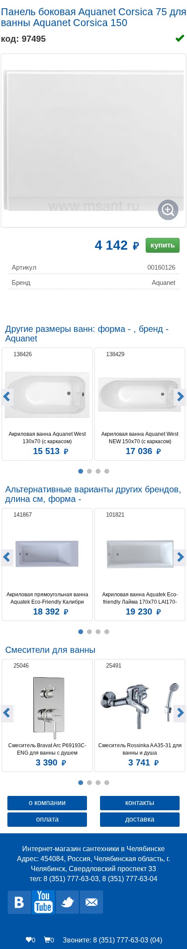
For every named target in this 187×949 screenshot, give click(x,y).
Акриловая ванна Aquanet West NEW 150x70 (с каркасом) (140, 437)
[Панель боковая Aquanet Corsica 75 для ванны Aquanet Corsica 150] (93, 140)
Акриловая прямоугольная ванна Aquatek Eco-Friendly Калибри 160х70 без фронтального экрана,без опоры (48, 598)
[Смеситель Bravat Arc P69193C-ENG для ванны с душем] (47, 706)
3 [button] (98, 471)
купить (162, 245)
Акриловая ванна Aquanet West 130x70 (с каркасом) (48, 437)
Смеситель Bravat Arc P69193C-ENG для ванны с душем (47, 749)
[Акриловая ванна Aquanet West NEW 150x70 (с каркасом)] (139, 394)
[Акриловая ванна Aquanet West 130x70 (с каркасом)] (47, 394)
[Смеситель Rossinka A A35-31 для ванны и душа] (139, 706)
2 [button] (89, 471)
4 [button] (106, 471)
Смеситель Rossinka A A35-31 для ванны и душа (140, 749)
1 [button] (80, 471)
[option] (47, 403)
